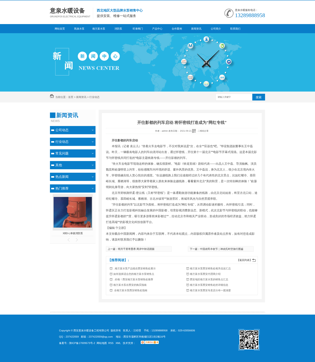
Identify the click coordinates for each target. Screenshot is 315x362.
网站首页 (60, 28)
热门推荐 (62, 188)
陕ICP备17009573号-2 (82, 343)
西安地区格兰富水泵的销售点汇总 (209, 279)
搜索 (259, 97)
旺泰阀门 (138, 28)
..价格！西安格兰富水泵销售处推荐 (133, 279)
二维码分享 (203, 131)
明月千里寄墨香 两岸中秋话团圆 (136, 248)
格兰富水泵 (98, 28)
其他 (58, 165)
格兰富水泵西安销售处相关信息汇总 (210, 268)
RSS (111, 343)
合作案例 (177, 28)
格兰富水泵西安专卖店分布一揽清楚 (210, 290)
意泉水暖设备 (67, 10)
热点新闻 (62, 177)
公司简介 (216, 28)
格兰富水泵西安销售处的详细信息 (209, 284)
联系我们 (235, 28)
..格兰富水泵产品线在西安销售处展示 (134, 268)
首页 (70, 97)
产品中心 (157, 28)
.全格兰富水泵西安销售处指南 (130, 290)
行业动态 (94, 97)
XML (118, 343)
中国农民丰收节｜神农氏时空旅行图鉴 (221, 248)
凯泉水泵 (79, 28)
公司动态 (62, 130)
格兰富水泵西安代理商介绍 (205, 273)
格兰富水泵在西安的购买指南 (130, 284)
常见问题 (62, 153)
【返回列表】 (244, 260)
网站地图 (102, 343)
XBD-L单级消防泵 (73, 233)
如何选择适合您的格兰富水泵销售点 (133, 273)
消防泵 (118, 28)
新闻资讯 (196, 28)
